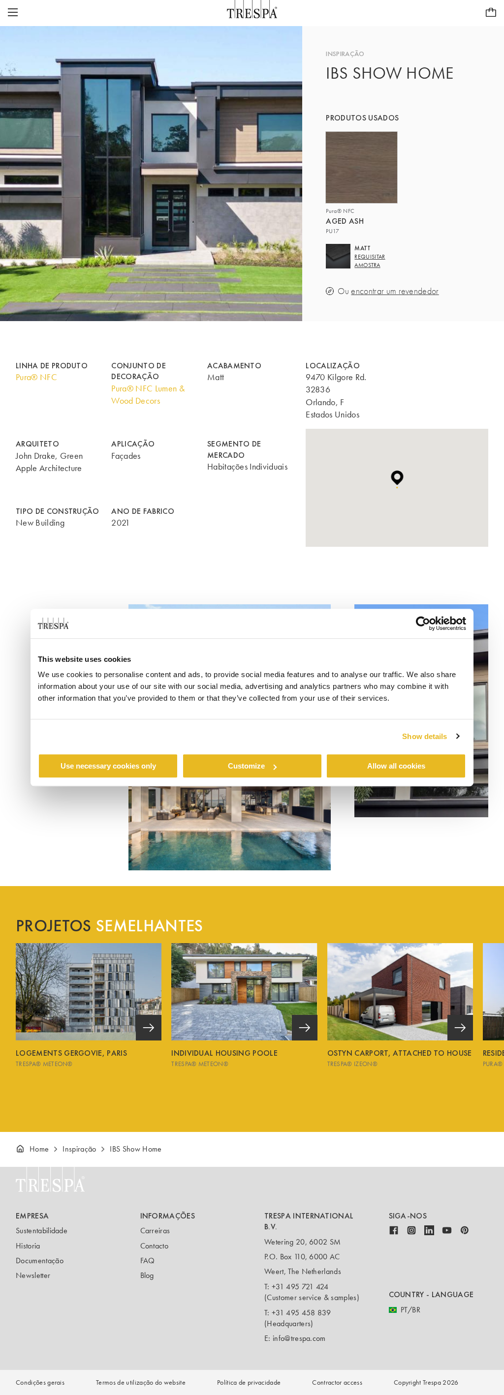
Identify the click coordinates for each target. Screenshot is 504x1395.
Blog (147, 1275)
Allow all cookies (396, 766)
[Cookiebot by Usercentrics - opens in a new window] (423, 623)
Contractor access (337, 1382)
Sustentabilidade (41, 1230)
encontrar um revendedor (395, 291)
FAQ (147, 1260)
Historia (28, 1245)
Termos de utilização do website (141, 1382)
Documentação (39, 1260)
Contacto (154, 1245)
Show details (424, 736)
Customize (246, 766)
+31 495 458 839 (301, 1312)
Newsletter (33, 1275)
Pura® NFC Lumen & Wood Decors (147, 394)
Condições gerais (40, 1382)
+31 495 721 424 (300, 1286)
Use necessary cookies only (108, 766)
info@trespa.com (299, 1338)
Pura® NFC (36, 377)
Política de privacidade (249, 1382)
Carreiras (155, 1230)
